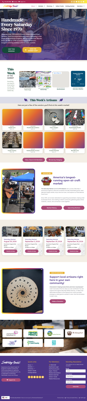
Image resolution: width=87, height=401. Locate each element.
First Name (69, 374)
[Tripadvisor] (79, 2)
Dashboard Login (54, 367)
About (33, 6)
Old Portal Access (54, 369)
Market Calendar (54, 374)
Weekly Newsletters (55, 372)
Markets (40, 6)
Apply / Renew (53, 370)
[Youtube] (76, 2)
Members (80, 6)
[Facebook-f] (72, 2)
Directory (49, 6)
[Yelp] (81, 2)
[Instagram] (74, 2)
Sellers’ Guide (60, 6)
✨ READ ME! (52, 365)
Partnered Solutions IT (37, 397)
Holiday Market (69, 6)
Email (67, 368)
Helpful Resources (54, 378)
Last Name (69, 379)
